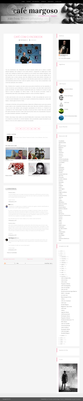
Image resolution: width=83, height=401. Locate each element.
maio (62, 270)
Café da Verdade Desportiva (34, 175)
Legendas (61, 197)
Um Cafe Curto (64, 295)
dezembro (63, 256)
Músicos (60, 212)
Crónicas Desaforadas (63, 159)
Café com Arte (64, 289)
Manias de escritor (63, 203)
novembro (63, 258)
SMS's (60, 230)
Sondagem (61, 233)
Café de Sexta (64, 280)
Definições (61, 170)
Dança (60, 164)
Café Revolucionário (65, 314)
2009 (61, 339)
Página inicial (30, 259)
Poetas (60, 223)
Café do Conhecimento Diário (70, 116)
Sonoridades (61, 235)
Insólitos (60, 194)
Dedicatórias (61, 169)
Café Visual (66, 102)
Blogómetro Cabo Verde (66, 306)
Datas (60, 165)
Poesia (60, 222)
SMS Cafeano (64, 321)
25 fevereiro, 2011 (12, 235)
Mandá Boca (61, 202)
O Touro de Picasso (68, 95)
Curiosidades (62, 162)
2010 (61, 338)
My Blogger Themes (59, 399)
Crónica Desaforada (65, 325)
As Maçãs (66, 109)
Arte (60, 144)
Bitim (9, 204)
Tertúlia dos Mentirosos (64, 238)
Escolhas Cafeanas (63, 179)
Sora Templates (49, 399)
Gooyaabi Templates (75, 399)
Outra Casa (58, 1)
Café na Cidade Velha (66, 278)
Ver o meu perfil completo (64, 58)
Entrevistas (61, 177)
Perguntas (50, 1)
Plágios (60, 220)
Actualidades (61, 141)
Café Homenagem (65, 331)
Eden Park (61, 175)
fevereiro (63, 276)
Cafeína (28, 1)
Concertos (61, 155)
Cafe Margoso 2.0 (24, 40)
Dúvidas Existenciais (63, 174)
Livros (60, 198)
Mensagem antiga (49, 259)
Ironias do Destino (63, 195)
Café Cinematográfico (66, 285)
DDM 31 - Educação (65, 293)
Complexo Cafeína (9, 160)
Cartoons (61, 154)
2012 (61, 253)
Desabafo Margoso (65, 333)
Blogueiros (61, 147)
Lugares (60, 200)
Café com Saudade (65, 287)
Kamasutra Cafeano (68, 89)
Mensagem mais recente (9, 259)
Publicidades (61, 227)
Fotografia (61, 185)
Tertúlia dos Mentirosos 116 (67, 319)
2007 (61, 343)
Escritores (61, 180)
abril (62, 272)
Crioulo (60, 157)
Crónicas (43, 1)
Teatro (60, 236)
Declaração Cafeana (65, 316)
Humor (60, 190)
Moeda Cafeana (9, 175)
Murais (60, 210)
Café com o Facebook (28, 37)
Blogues (60, 149)
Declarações (35, 1)
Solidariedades (62, 232)
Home (23, 1)
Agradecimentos (62, 142)
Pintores (60, 217)
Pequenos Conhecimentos (65, 215)
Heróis (60, 187)
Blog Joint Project (62, 146)
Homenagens (62, 189)
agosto (63, 264)
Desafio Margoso (65, 304)
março (62, 274)
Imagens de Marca (63, 192)
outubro (63, 260)
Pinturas (60, 218)
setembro (63, 262)
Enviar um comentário (12, 252)
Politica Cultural (62, 225)
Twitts (60, 240)
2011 (61, 255)
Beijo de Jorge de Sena (66, 297)
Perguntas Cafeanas (65, 283)
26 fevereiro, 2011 (12, 249)
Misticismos (61, 205)
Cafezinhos (61, 152)
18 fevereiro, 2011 (12, 201)
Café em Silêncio (64, 327)
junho (62, 268)
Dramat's (61, 172)
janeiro (63, 335)
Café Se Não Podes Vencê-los (34, 160)
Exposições (61, 182)
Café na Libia (64, 282)
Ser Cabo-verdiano (63, 228)
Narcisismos (61, 213)
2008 (61, 342)
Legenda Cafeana (65, 312)
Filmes (60, 184)
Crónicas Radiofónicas (63, 160)
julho (62, 266)
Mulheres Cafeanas (63, 208)
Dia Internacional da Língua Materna (69, 291)
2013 (61, 251)
